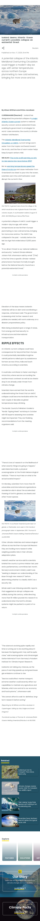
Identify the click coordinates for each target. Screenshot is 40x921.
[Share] (3, 48)
